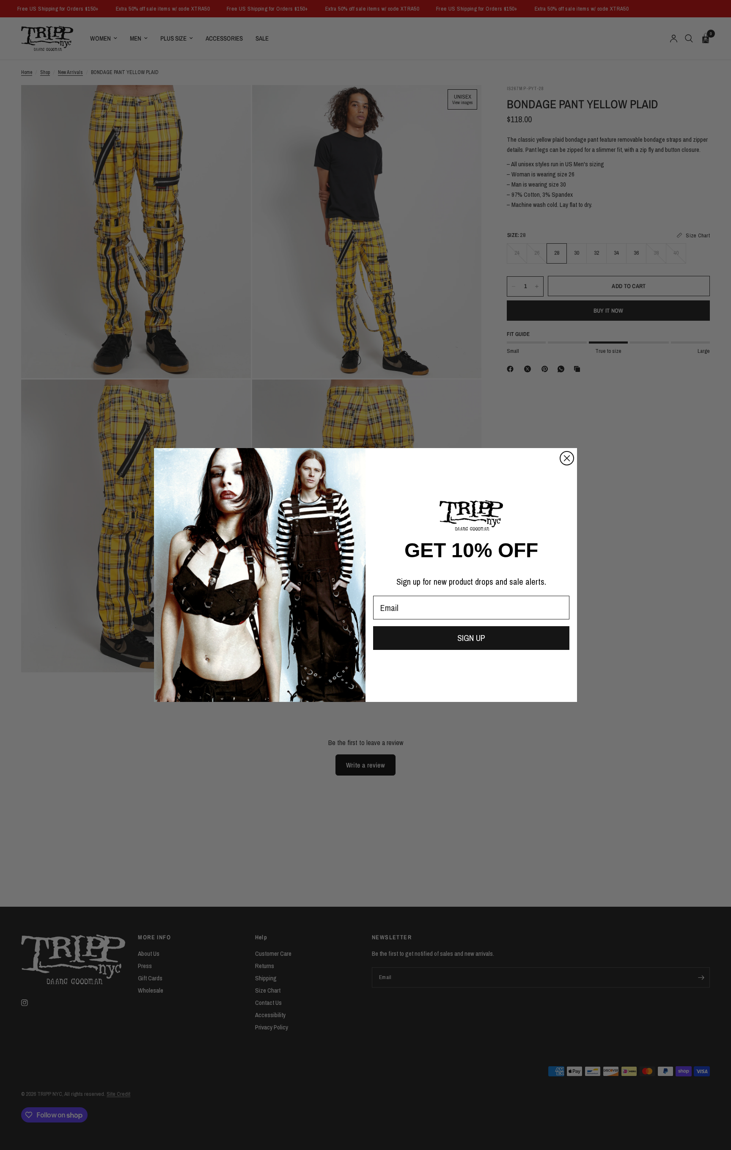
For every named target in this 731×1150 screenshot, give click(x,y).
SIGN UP (471, 638)
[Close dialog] (567, 458)
